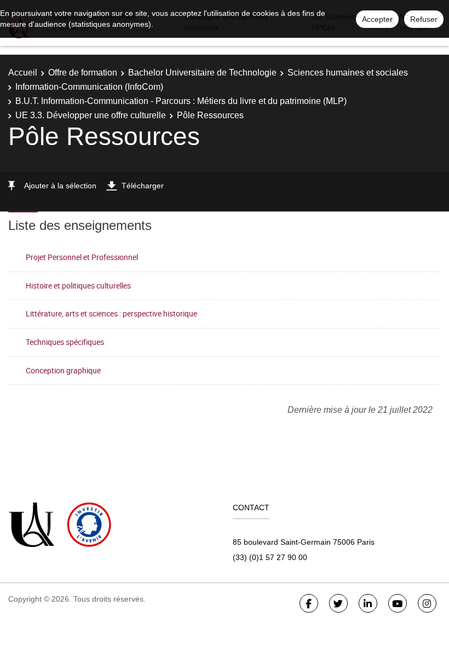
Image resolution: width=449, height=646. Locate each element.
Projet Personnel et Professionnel (82, 257)
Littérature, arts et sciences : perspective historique (111, 313)
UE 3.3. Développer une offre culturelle (90, 115)
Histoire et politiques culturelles (78, 285)
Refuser (424, 19)
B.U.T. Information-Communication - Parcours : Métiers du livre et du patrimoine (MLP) (181, 101)
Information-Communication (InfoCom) (89, 86)
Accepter (377, 19)
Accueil (22, 72)
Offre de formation (82, 72)
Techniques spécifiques (65, 342)
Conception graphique (63, 370)
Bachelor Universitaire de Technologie (202, 72)
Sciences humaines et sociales (347, 72)
